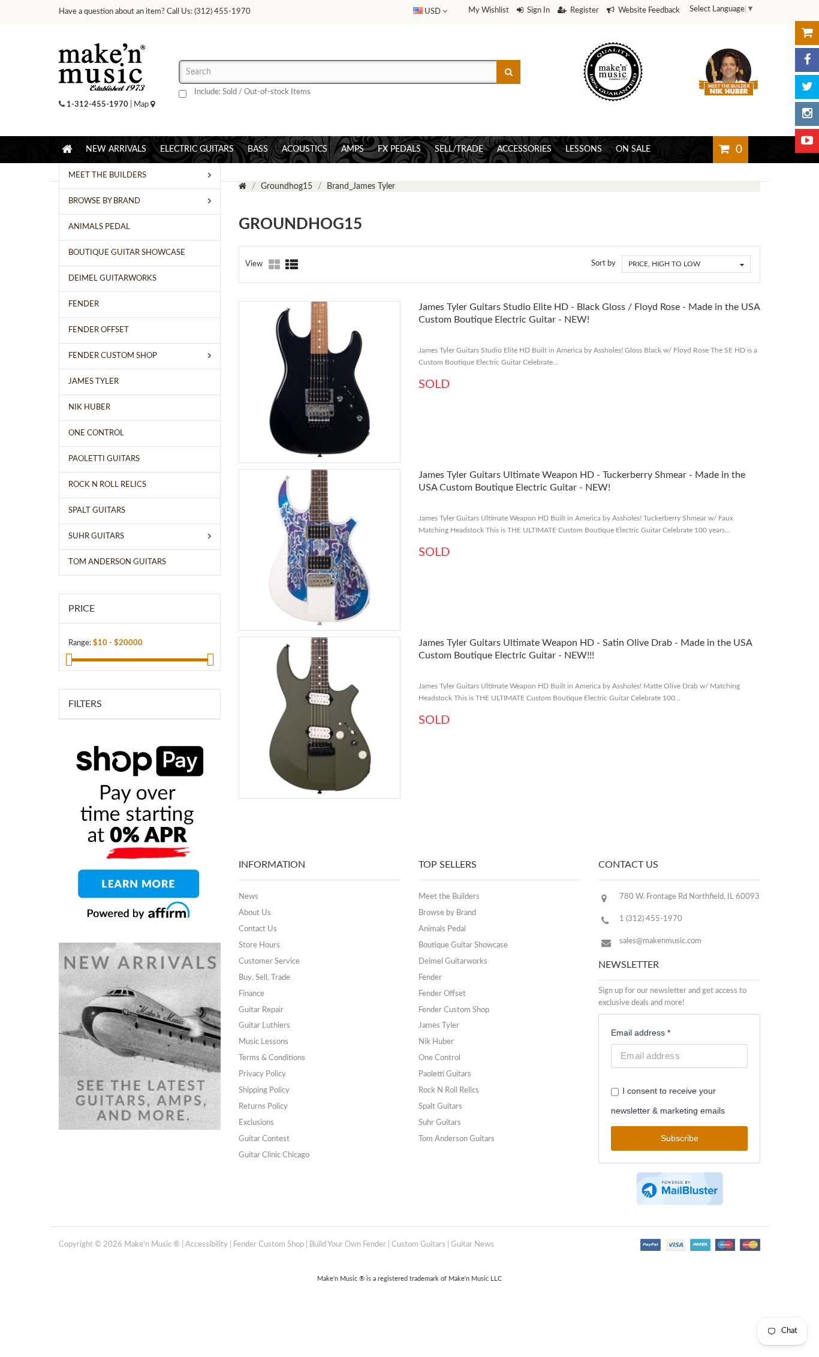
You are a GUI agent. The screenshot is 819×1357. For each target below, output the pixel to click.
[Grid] (275, 265)
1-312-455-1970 (97, 105)
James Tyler (438, 1026)
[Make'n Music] (102, 39)
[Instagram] (807, 114)
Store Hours (259, 945)
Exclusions (256, 1123)
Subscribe (679, 1138)
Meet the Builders (449, 897)
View (254, 264)
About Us (255, 913)
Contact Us (258, 929)
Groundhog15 (286, 186)
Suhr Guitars (439, 1123)
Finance (251, 994)
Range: (79, 643)
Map (142, 105)
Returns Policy (263, 1107)
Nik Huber (436, 1042)
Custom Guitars (418, 1244)
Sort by (603, 263)
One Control (439, 1058)
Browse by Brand (447, 913)
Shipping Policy (264, 1090)
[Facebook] (807, 60)
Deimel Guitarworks (452, 961)
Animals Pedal (442, 929)
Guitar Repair (261, 1010)
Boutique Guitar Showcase (463, 945)
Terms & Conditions (272, 1058)
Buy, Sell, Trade (264, 978)
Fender (430, 978)
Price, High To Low (664, 263)
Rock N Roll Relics (448, 1090)
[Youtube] (807, 141)
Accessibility (206, 1244)
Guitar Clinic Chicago (274, 1155)
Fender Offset (442, 994)
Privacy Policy (262, 1074)
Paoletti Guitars (444, 1074)
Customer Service (269, 961)
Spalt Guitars (440, 1107)
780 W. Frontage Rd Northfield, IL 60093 (689, 897)
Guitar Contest (264, 1139)
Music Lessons (263, 1042)
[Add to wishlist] (343, 474)
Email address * (640, 1032)
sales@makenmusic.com (660, 941)
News (248, 897)
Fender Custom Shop (453, 1010)
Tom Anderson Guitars (456, 1139)
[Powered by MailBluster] (679, 1188)
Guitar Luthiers (264, 1026)
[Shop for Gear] (807, 33)
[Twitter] (807, 87)
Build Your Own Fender (347, 1244)
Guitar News (472, 1244)
